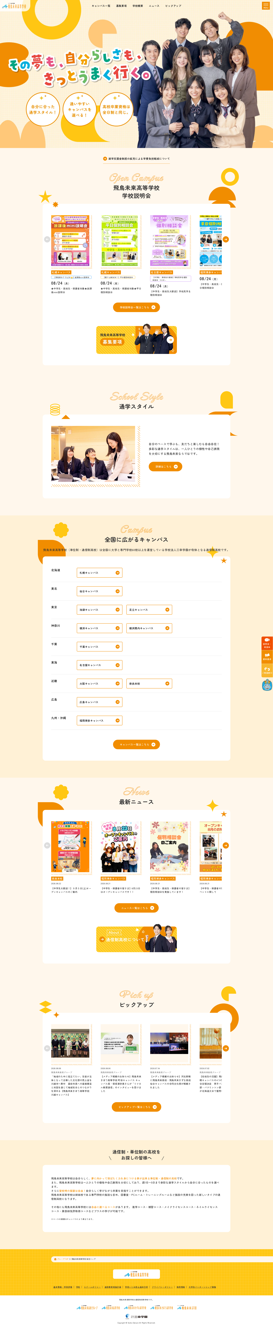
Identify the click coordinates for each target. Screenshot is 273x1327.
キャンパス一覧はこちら (134, 744)
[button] (226, 239)
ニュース (154, 6)
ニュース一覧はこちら (134, 908)
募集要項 (121, 6)
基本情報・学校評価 (62, 1287)
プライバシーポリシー (162, 1287)
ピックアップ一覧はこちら (135, 1107)
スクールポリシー (92, 1287)
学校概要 (138, 6)
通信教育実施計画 (113, 1287)
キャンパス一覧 (101, 6)
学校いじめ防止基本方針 (136, 1287)
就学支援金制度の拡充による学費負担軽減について (139, 158)
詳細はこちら (164, 466)
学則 (78, 1287)
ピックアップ (173, 6)
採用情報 (181, 1287)
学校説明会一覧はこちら (134, 307)
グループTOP (62, 1259)
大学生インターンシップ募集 (202, 1287)
